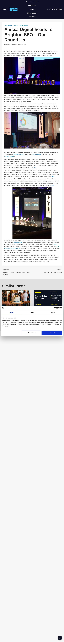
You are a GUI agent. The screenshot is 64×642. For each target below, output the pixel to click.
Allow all (52, 332)
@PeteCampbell (9, 156)
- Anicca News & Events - (11, 25)
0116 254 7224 (55, 9)
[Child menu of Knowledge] (32, 9)
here (35, 167)
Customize (31, 332)
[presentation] (16, 298)
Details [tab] (32, 312)
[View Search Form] (47, 9)
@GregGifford (18, 242)
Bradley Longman (10, 44)
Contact (32, 17)
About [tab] (53, 312)
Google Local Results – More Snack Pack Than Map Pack (16, 272)
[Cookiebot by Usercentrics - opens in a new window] (55, 308)
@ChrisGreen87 (36, 154)
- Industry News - (24, 25)
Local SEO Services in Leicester (52, 271)
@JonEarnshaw (18, 154)
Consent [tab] (11, 312)
